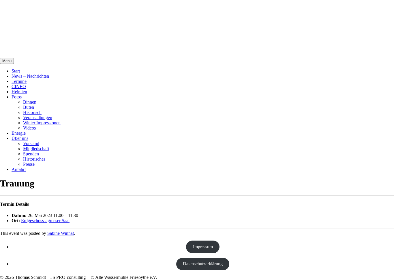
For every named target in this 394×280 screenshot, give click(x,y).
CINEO (19, 86)
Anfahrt (19, 169)
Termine (19, 81)
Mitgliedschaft (36, 148)
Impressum (203, 246)
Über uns (20, 138)
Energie (19, 133)
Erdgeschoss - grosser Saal (45, 220)
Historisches (34, 159)
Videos (29, 127)
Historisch (32, 112)
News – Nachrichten (30, 76)
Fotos (17, 96)
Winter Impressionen (42, 122)
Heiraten (19, 91)
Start (16, 70)
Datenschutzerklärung (203, 263)
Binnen (29, 102)
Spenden (31, 153)
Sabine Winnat (60, 233)
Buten (28, 107)
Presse (29, 164)
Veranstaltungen (37, 117)
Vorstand (31, 143)
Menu (7, 61)
